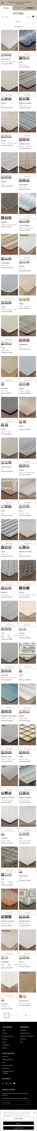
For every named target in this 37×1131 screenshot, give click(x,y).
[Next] (30, 1015)
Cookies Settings (18, 1118)
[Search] (28, 17)
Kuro (21, 62)
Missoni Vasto (24, 144)
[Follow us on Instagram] (7, 1083)
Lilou (21, 675)
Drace (3, 103)
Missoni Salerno (7, 921)
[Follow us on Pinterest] (10, 1083)
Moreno (4, 222)
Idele (21, 426)
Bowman (4, 592)
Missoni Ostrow (25, 798)
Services (4, 1039)
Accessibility (5, 1045)
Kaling (21, 592)
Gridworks (23, 345)
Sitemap (4, 1048)
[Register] (26, 1103)
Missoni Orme (6, 757)
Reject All (18, 1123)
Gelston (4, 838)
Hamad (21, 266)
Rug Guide (23, 1030)
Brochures (23, 1039)
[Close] (34, 1112)
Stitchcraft (6, 59)
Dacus (21, 962)
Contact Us (5, 1056)
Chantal (4, 1004)
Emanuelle (23, 876)
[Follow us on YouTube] (14, 1083)
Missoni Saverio (25, 103)
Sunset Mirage (24, 226)
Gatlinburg (5, 263)
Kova (21, 838)
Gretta (22, 389)
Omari (21, 716)
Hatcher (4, 675)
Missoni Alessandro (9, 716)
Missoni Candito (25, 552)
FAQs (3, 1062)
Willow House (24, 921)
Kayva (3, 429)
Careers (4, 1042)
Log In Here (24, 3)
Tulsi (3, 141)
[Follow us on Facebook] (3, 1083)
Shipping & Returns (7, 1059)
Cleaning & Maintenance (27, 1036)
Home (3, 1030)
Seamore (4, 389)
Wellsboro (23, 185)
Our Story (4, 1033)
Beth (3, 511)
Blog (21, 1042)
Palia (3, 348)
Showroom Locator (7, 1036)
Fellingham (23, 1001)
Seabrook (5, 962)
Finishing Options (25, 1033)
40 (25, 1015)
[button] (6, 8)
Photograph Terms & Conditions (8, 1072)
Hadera (22, 633)
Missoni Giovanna (7, 798)
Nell (3, 879)
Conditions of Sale (7, 1065)
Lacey (3, 307)
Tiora (21, 304)
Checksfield (6, 467)
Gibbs (21, 757)
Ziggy (3, 552)
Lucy (3, 633)
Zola (21, 511)
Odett (21, 470)
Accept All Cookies (18, 1128)
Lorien (3, 182)
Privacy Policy (6, 1068)
